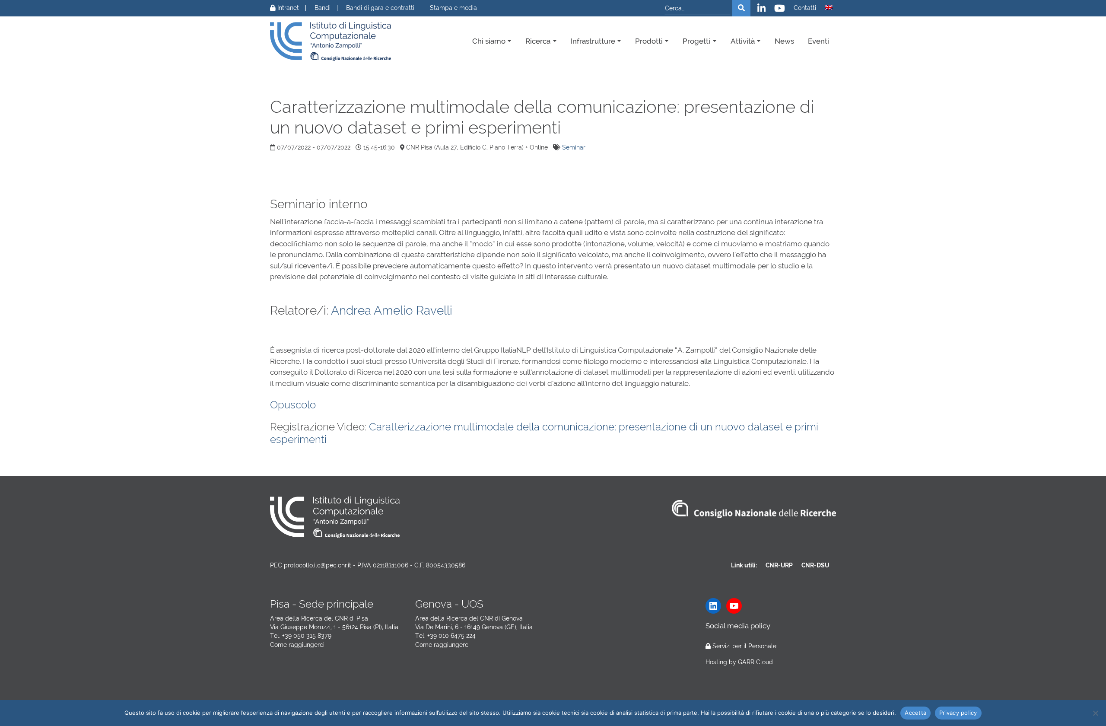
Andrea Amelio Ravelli (391, 310)
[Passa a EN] (828, 7)
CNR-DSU (815, 565)
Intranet (287, 8)
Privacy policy (958, 712)
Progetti (696, 41)
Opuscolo (293, 405)
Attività (743, 41)
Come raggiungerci (297, 644)
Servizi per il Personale (744, 646)
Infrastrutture (593, 41)
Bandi (323, 8)
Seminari (574, 147)
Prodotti (649, 41)
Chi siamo (488, 41)
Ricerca (537, 41)
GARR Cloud (755, 662)
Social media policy (738, 625)
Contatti (805, 8)
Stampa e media (453, 8)
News (784, 41)
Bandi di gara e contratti (380, 8)
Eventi (818, 41)
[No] (1095, 713)
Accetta (915, 712)
